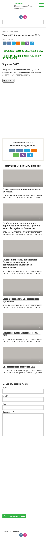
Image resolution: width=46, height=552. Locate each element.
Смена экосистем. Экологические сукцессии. (21, 300)
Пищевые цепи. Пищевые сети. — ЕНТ (21, 334)
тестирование (7, 40)
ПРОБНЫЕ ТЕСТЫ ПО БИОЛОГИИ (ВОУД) (23, 50)
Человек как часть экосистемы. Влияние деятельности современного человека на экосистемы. (20, 263)
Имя (4, 388)
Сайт (4, 404)
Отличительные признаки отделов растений (22, 190)
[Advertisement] (23, 108)
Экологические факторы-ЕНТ (19, 366)
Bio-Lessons (18, 4)
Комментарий (8, 412)
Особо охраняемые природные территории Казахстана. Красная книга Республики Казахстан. (21, 225)
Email (5, 396)
